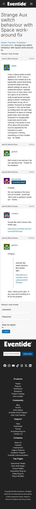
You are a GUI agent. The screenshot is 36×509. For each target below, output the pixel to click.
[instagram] (9, 365)
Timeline (18, 445)
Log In (6, 331)
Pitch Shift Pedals (18, 466)
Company (18, 438)
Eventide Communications (18, 455)
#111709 (31, 59)
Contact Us (18, 434)
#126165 (31, 206)
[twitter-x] (26, 365)
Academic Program (18, 453)
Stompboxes (7, 45)
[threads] (22, 365)
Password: (6, 317)
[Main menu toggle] (31, 4)
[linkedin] (31, 365)
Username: (6, 310)
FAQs (18, 424)
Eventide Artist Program (18, 413)
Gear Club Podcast (18, 415)
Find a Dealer (18, 396)
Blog (18, 405)
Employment (18, 448)
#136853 (31, 238)
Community (18, 400)
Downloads (18, 426)
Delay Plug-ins (18, 474)
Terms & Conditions (11, 499)
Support (18, 419)
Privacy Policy (25, 499)
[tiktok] (18, 365)
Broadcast (18, 391)
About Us (18, 443)
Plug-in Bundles (18, 476)
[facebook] (5, 365)
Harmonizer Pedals (18, 463)
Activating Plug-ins (18, 431)
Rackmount (18, 389)
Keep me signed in (8, 326)
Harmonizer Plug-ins (18, 471)
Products (21, 42)
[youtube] (14, 365)
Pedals (18, 384)
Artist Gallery (18, 410)
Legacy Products (18, 450)
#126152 (31, 172)
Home (3, 42)
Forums (11, 42)
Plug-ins (18, 386)
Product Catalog (18, 394)
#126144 (31, 144)
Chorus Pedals (18, 468)
